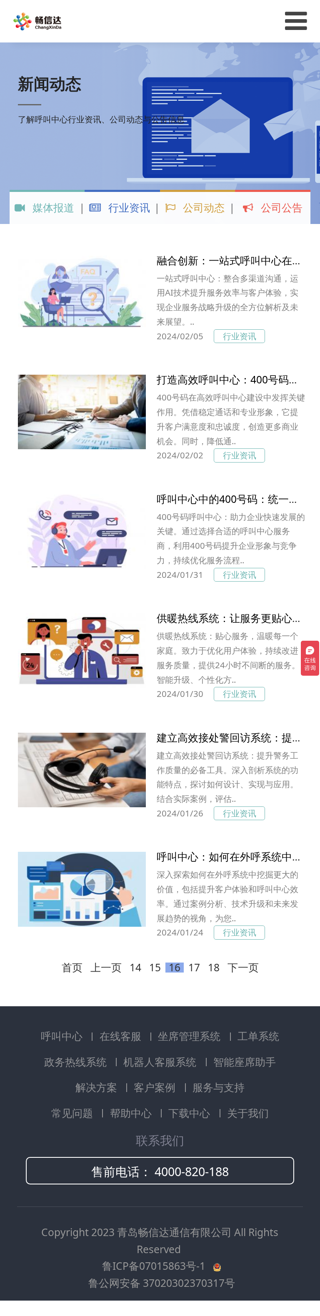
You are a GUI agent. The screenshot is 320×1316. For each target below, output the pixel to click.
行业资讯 (128, 207)
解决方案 (97, 1087)
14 (135, 968)
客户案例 (156, 1087)
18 (214, 968)
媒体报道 (52, 207)
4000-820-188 (192, 1171)
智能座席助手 (244, 1062)
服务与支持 (218, 1087)
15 (155, 968)
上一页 (106, 968)
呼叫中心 (63, 1036)
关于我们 (248, 1113)
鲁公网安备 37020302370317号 (161, 1283)
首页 (72, 968)
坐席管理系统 (190, 1036)
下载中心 (190, 1113)
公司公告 (280, 207)
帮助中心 (132, 1113)
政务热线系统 (76, 1062)
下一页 (243, 968)
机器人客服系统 (161, 1062)
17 (194, 968)
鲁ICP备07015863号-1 (155, 1266)
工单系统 (258, 1036)
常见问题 (73, 1113)
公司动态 (202, 207)
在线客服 (122, 1036)
